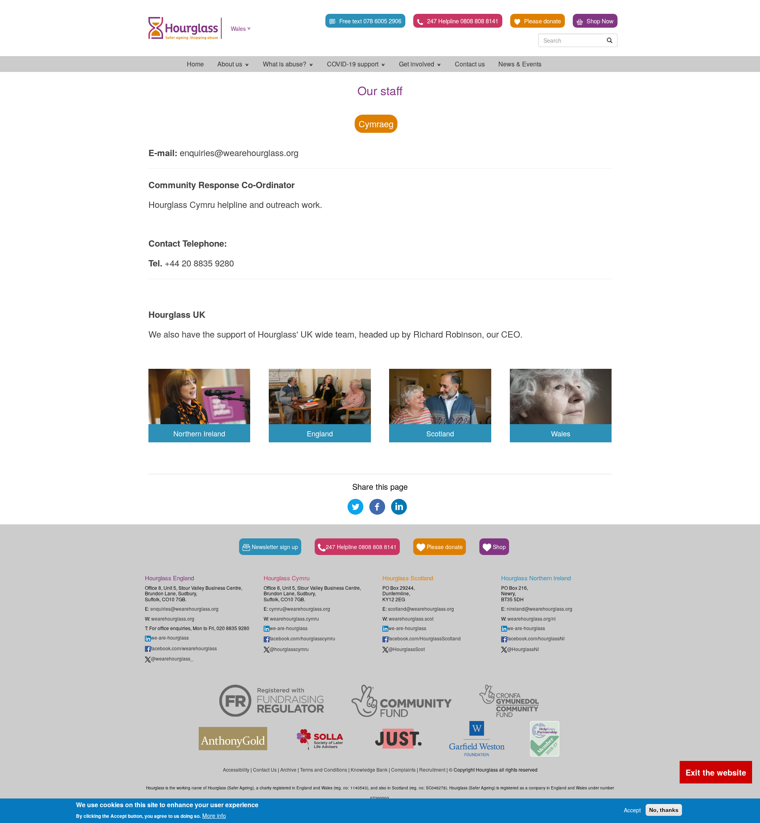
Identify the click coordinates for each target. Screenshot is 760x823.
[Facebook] (377, 506)
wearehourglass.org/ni (531, 618)
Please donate (542, 21)
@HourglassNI (523, 649)
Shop (498, 547)
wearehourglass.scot (411, 618)
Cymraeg (376, 123)
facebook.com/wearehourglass (184, 648)
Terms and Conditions (323, 769)
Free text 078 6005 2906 (370, 21)
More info (214, 815)
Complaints (403, 769)
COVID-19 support (353, 63)
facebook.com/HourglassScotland (424, 638)
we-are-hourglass (170, 637)
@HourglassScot (406, 649)
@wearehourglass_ (172, 658)
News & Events (520, 63)
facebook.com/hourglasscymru (302, 638)
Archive (288, 769)
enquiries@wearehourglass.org (184, 608)
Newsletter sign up (274, 547)
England (320, 433)
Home (195, 63)
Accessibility (236, 769)
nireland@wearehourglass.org (539, 608)
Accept (632, 810)
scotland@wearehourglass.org (421, 608)
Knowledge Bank (369, 769)
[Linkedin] (399, 506)
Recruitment (432, 769)
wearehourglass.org (172, 618)
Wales (238, 28)
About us (230, 63)
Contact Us (265, 769)
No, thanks (663, 810)
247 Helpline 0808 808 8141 (462, 21)
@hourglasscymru (289, 649)
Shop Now (600, 21)
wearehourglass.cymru (294, 618)
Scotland (440, 433)
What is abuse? (285, 63)
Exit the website (716, 772)
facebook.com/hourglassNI (535, 638)
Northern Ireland (199, 433)
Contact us (470, 63)
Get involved (417, 63)
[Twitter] (355, 506)
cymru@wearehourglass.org (299, 608)
